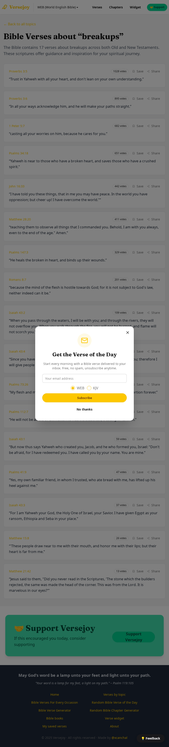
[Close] (127, 332)
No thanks (84, 409)
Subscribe (84, 398)
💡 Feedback (150, 738)
